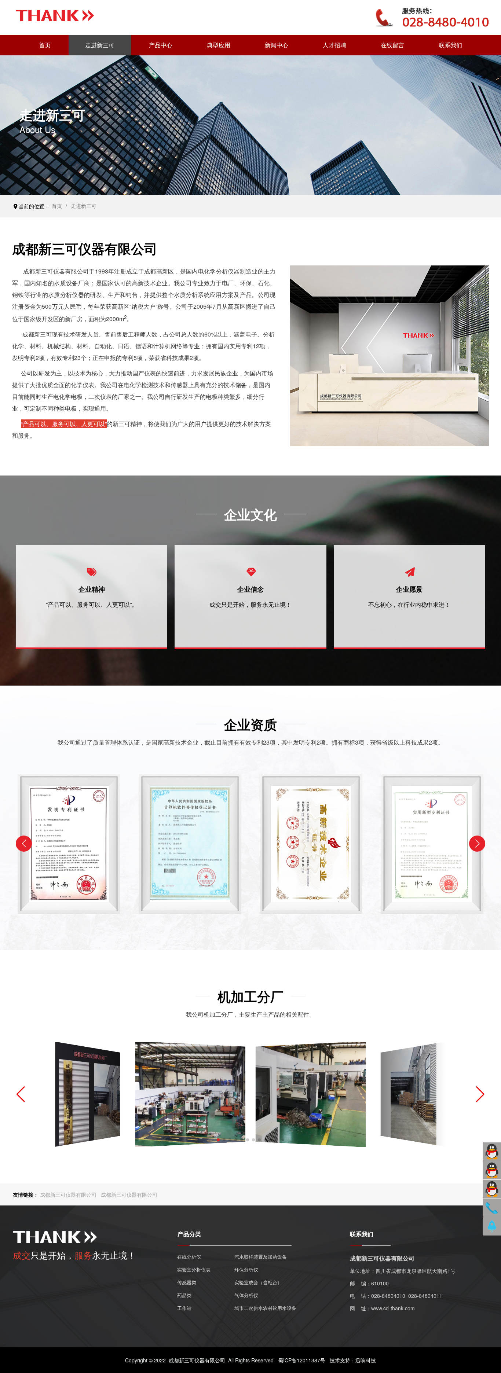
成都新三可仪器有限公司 (68, 1194)
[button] (477, 844)
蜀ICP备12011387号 (301, 1360)
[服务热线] (492, 1208)
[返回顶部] (492, 1226)
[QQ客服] (492, 1151)
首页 (57, 205)
